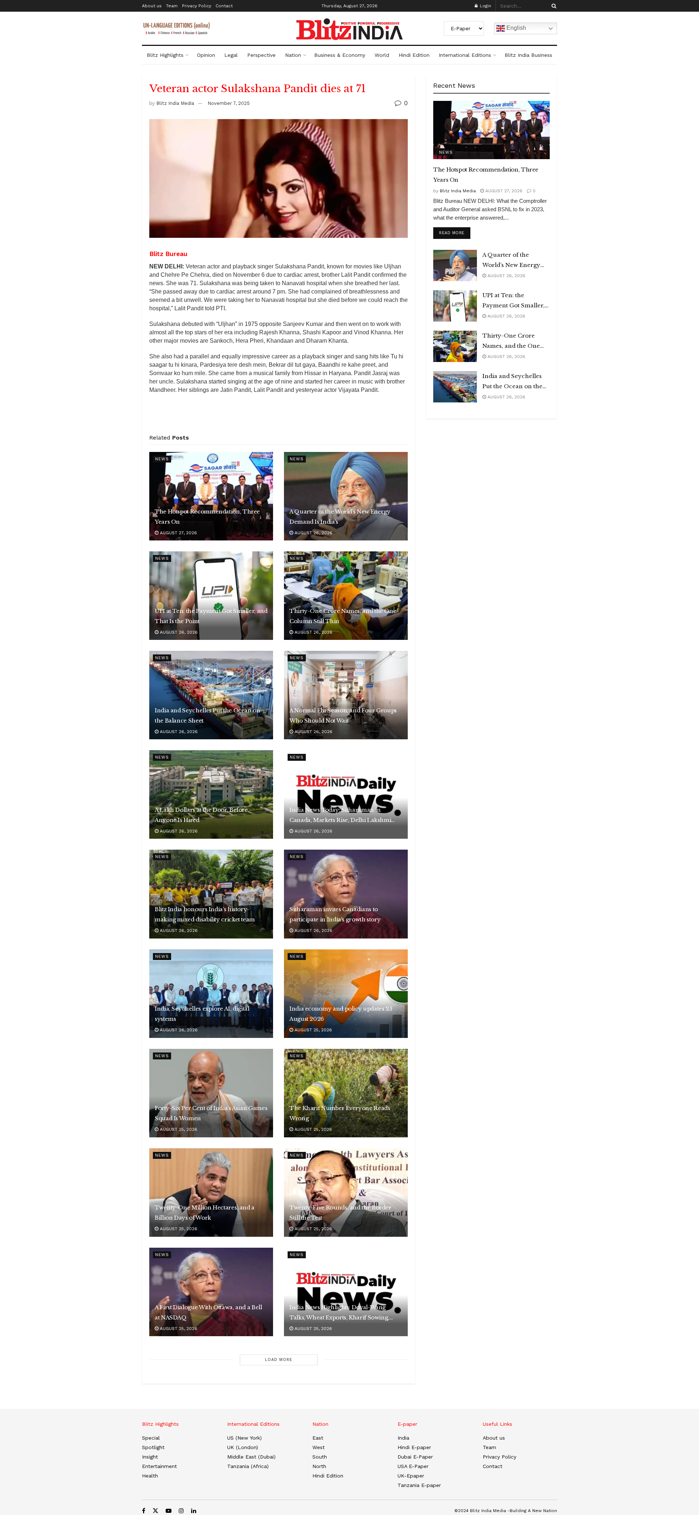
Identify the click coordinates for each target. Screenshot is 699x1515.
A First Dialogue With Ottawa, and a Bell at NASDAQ (208, 1312)
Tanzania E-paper (419, 1485)
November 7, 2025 (229, 103)
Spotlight (153, 1447)
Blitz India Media (175, 103)
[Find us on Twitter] (155, 1511)
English (515, 28)
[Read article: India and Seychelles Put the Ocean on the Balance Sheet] (211, 695)
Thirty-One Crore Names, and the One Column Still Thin (342, 616)
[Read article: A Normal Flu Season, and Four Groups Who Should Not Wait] (346, 695)
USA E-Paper (413, 1466)
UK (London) (242, 1447)
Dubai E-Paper (415, 1457)
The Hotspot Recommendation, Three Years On (207, 516)
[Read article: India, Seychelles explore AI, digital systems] (211, 993)
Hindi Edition (414, 55)
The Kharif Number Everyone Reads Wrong (339, 1113)
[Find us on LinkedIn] (193, 1511)
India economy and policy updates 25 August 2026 (340, 1013)
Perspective (261, 55)
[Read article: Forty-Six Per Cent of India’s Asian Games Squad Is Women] (211, 1093)
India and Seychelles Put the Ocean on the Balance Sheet (207, 715)
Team (172, 5)
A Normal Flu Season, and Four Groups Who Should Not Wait (343, 715)
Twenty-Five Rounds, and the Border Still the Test (340, 1212)
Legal (231, 55)
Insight (150, 1457)
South (319, 1457)
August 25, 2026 (312, 1029)
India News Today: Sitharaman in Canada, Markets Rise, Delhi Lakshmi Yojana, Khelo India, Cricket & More (340, 815)
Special (151, 1438)
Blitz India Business (528, 55)
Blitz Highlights (165, 55)
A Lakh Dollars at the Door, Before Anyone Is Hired (201, 814)
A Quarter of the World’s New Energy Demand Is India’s (339, 516)
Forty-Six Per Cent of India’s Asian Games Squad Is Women (211, 1113)
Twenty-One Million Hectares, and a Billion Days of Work (204, 1212)
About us (152, 5)
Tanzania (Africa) (248, 1466)
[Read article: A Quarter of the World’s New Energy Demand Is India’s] (346, 496)
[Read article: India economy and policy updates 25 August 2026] (346, 993)
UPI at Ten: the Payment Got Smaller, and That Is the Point (211, 616)
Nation (293, 55)
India (403, 1438)
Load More (278, 1359)
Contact (224, 5)
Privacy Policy (196, 5)
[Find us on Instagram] (181, 1511)
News (162, 459)
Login (484, 5)
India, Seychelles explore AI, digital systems (202, 1013)
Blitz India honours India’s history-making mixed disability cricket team (205, 914)
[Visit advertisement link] (278, 416)
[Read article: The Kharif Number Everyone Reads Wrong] (346, 1093)
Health (150, 1476)
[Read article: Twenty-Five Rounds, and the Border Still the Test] (346, 1192)
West (318, 1447)
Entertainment (159, 1466)
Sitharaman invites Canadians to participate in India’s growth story (334, 914)
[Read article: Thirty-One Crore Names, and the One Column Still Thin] (346, 595)
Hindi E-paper (414, 1447)
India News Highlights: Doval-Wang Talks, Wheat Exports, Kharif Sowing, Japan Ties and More (339, 1313)
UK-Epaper (411, 1476)
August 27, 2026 (177, 532)
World (382, 55)
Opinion (206, 55)
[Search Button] (552, 6)
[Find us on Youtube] (168, 1511)
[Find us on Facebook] (143, 1511)
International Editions (465, 55)
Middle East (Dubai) (251, 1457)
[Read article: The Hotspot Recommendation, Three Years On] (211, 496)
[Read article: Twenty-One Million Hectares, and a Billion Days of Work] (211, 1192)
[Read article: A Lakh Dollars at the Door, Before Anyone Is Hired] (211, 794)
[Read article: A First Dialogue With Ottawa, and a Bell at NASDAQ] (211, 1292)
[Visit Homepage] (349, 29)
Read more (454, 232)
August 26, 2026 (312, 532)
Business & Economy (339, 55)
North (319, 1466)
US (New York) (244, 1438)
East (317, 1438)
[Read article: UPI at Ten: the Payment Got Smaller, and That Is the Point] (211, 595)
